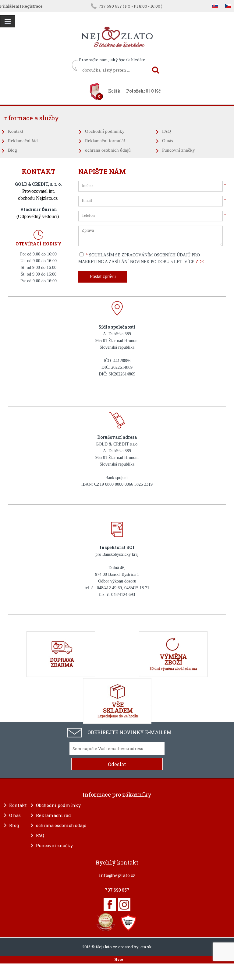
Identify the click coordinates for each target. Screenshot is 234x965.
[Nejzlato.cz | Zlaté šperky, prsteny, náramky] (117, 54)
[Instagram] (124, 904)
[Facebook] (110, 904)
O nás (167, 140)
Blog (12, 150)
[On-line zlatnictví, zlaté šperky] (7, 21)
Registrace (32, 6)
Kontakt (15, 131)
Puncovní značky (178, 150)
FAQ (166, 131)
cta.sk (146, 946)
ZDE (200, 261)
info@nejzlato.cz (117, 875)
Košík (114, 91)
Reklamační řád (23, 140)
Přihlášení (9, 6)
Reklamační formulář (105, 140)
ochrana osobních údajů (108, 150)
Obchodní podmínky (105, 131)
